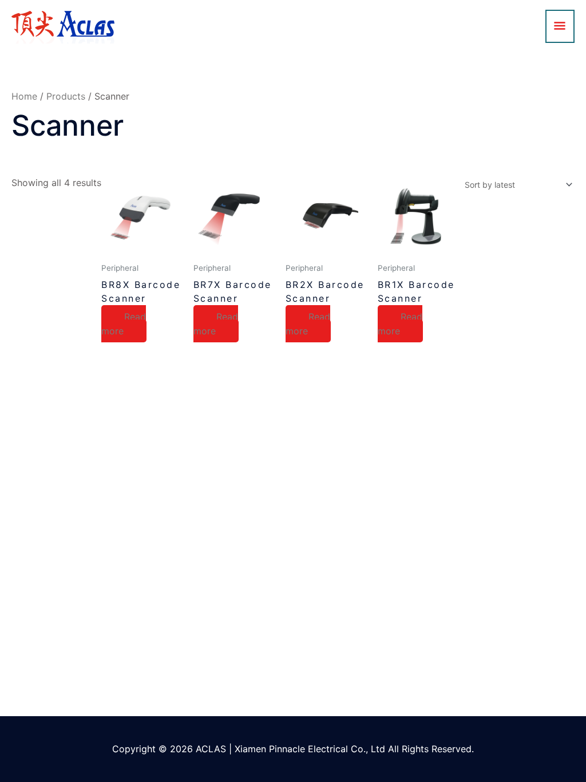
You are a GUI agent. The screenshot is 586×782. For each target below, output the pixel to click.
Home (24, 96)
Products (65, 96)
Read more (123, 324)
